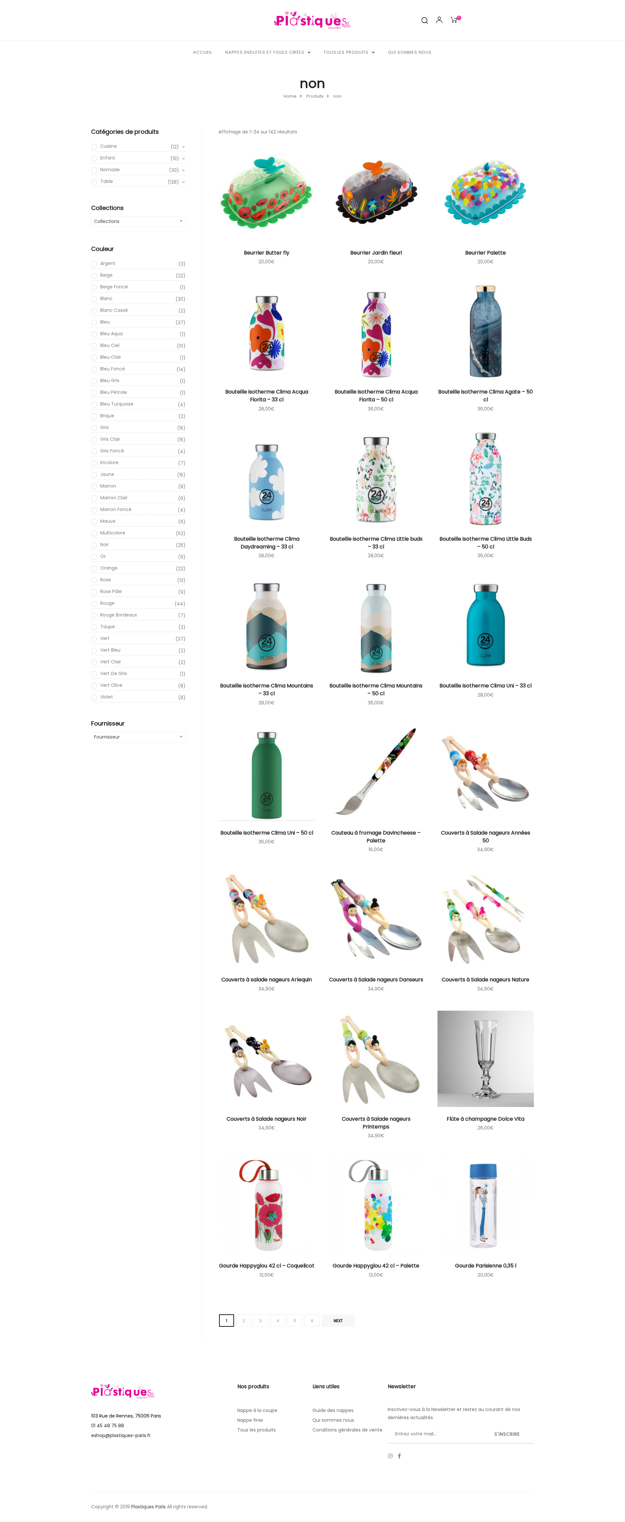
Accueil (202, 52)
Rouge (143, 603)
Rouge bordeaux (143, 615)
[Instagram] (390, 1456)
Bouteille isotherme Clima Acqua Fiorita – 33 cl (266, 395)
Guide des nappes (333, 1410)
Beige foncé (143, 287)
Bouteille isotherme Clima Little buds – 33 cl (376, 542)
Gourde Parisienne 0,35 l (485, 1265)
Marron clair (143, 498)
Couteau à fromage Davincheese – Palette (376, 836)
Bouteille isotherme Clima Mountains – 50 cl (376, 689)
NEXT (338, 1320)
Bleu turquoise (143, 404)
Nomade (139, 169)
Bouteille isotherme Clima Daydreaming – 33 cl (266, 542)
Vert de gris (143, 673)
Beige (143, 275)
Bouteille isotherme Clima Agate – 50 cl (485, 395)
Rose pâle (143, 591)
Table (139, 181)
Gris (143, 427)
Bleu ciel (143, 345)
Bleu (143, 322)
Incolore (143, 462)
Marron (143, 486)
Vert (143, 638)
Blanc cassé (143, 310)
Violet (143, 697)
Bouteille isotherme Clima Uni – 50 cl (266, 833)
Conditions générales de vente (347, 1430)
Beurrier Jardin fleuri (376, 252)
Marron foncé (143, 509)
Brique (143, 416)
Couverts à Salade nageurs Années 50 (485, 836)
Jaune (143, 474)
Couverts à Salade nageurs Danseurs (376, 979)
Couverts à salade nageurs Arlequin (266, 979)
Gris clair (143, 439)
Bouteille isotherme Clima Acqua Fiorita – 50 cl (376, 395)
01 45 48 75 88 (107, 1425)
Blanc (143, 298)
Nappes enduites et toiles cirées (264, 52)
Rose (143, 580)
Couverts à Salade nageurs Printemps (376, 1122)
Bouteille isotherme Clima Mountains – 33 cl (266, 689)
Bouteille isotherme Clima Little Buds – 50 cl (485, 542)
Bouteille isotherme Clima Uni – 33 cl (485, 685)
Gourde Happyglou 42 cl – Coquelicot (266, 1265)
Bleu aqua (143, 334)
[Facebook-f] (399, 1456)
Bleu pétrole (143, 392)
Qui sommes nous (410, 52)
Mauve (143, 521)
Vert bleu (143, 650)
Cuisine (139, 146)
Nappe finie (250, 1420)
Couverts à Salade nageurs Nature (485, 979)
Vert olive (143, 685)
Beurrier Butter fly (266, 252)
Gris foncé (143, 451)
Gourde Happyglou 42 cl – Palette (376, 1265)
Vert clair (143, 662)
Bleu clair (143, 357)
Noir (143, 544)
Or (143, 556)
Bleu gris (143, 380)
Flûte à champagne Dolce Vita (485, 1119)
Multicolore (143, 533)
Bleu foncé (143, 369)
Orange (143, 568)
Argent (143, 263)
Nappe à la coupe (257, 1410)
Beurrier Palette (485, 252)
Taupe (143, 626)
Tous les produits (346, 52)
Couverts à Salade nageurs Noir (267, 1119)
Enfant (139, 158)
